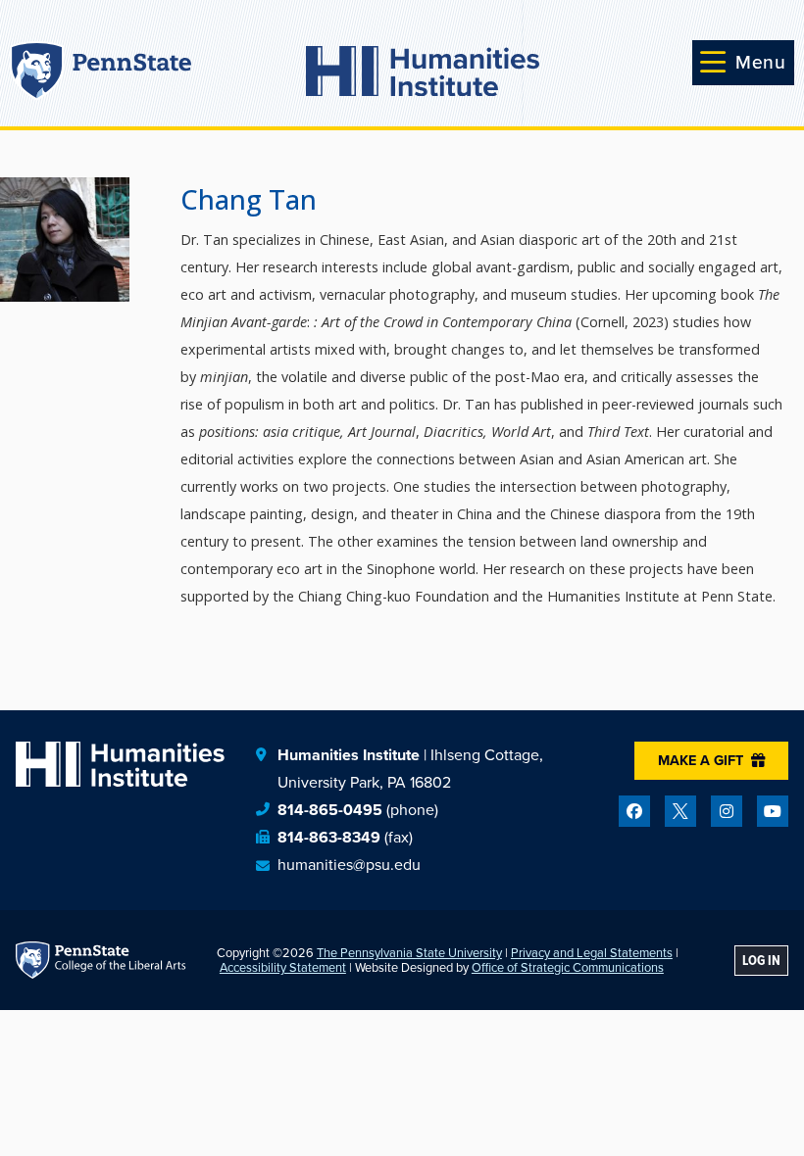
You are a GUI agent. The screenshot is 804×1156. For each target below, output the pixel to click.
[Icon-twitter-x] (680, 811)
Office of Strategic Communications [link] (568, 967)
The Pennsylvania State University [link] (409, 952)
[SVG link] (422, 71)
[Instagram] (726, 811)
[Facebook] (634, 811)
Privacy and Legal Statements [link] (592, 952)
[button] (743, 62)
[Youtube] (772, 811)
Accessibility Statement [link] (283, 967)
